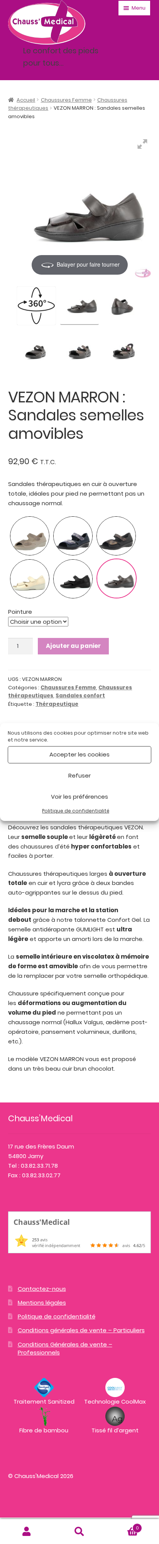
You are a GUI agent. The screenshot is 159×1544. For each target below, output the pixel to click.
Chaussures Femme (66, 100)
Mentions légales (42, 1302)
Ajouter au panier (73, 646)
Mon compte (26, 1531)
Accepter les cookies (79, 754)
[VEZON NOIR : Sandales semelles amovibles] (73, 579)
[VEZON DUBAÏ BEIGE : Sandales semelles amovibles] (29, 536)
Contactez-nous (42, 1289)
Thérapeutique (57, 704)
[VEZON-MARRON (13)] (79, 350)
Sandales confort (80, 695)
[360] (36, 306)
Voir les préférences (79, 797)
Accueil (26, 100)
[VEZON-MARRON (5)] (122, 304)
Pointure (20, 612)
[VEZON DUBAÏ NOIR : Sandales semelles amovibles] (116, 536)
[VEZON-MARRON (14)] (122, 350)
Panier (122, 1525)
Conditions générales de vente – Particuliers (81, 1330)
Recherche (79, 1531)
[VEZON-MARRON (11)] (36, 350)
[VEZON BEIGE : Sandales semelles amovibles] (29, 579)
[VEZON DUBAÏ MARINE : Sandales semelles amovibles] (73, 536)
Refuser (79, 775)
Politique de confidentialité (75, 810)
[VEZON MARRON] (79, 304)
